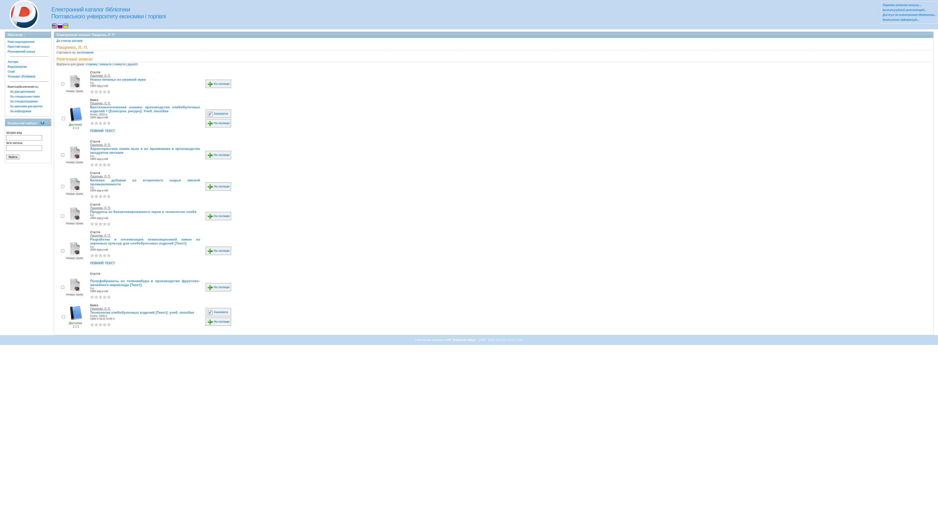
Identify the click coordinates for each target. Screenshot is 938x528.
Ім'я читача (14, 143)
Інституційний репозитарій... (905, 10)
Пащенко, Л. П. (100, 75)
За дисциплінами (22, 91)
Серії (11, 71)
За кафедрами (20, 111)
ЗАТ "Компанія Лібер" (461, 340)
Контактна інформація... (901, 20)
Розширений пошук (21, 51)
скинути (119, 64)
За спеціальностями (25, 96)
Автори (13, 62)
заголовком (85, 52)
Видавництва (17, 66)
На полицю (221, 84)
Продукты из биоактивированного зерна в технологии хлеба (143, 212)
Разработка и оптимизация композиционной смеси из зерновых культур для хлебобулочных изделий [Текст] (145, 241)
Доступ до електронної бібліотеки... (910, 15)
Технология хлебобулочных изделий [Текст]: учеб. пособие (142, 312)
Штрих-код (14, 132)
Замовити (220, 113)
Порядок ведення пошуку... (902, 5)
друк (131, 64)
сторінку (91, 64)
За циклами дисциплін (26, 106)
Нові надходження (21, 42)
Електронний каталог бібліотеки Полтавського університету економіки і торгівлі (108, 13)
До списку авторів (69, 41)
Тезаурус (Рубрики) (21, 76)
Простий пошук (19, 46)
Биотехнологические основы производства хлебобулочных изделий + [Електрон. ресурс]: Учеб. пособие (145, 109)
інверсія (106, 64)
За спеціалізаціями (24, 101)
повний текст (102, 130)
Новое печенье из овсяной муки (118, 79)
